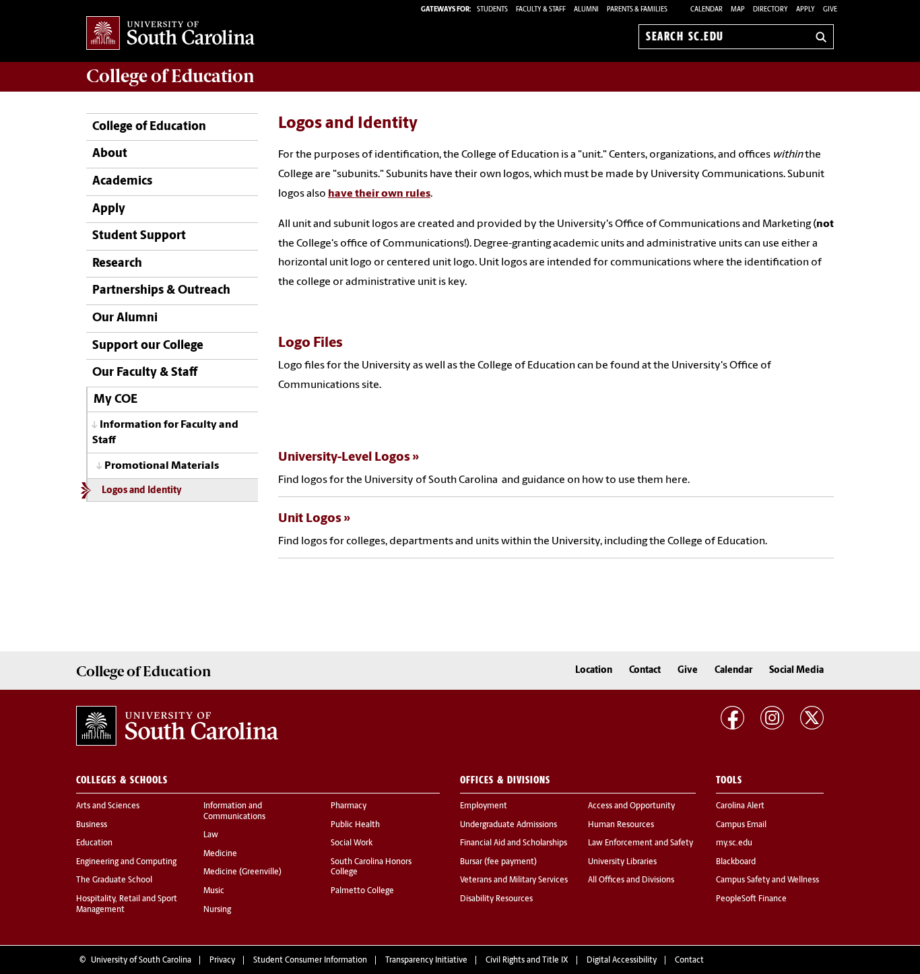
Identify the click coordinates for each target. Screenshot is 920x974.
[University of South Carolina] (177, 725)
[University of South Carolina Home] (170, 34)
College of (170, 76)
